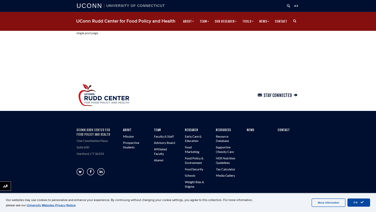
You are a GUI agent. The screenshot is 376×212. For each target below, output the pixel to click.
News (263, 21)
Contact (281, 21)
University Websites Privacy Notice (51, 205)
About (187, 21)
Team (203, 21)
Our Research (225, 21)
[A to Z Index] (296, 6)
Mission (128, 136)
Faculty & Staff (164, 136)
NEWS (250, 130)
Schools (190, 175)
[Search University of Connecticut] (288, 6)
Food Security (194, 169)
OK (356, 202)
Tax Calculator (225, 169)
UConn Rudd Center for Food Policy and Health (125, 21)
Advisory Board (164, 142)
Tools (246, 21)
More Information (328, 202)
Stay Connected (278, 95)
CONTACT (284, 130)
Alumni (158, 160)
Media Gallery (225, 175)
